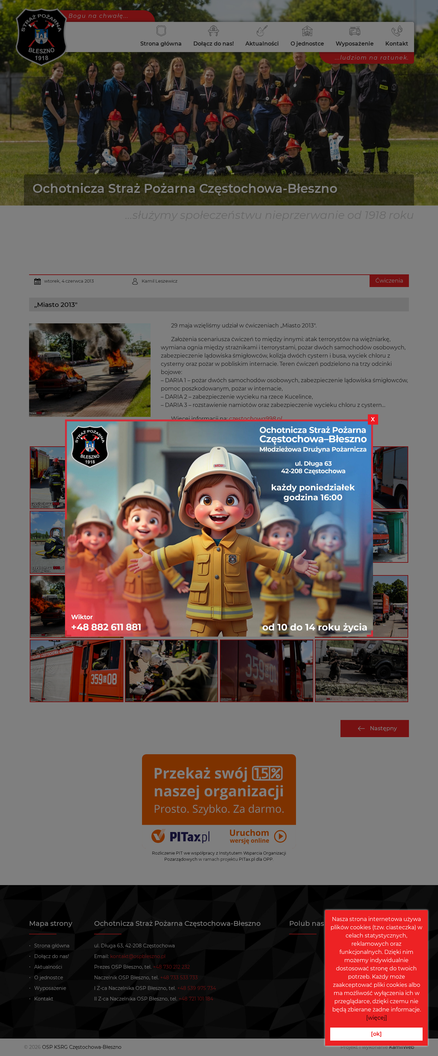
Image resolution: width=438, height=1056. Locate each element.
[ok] (376, 1034)
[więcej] (376, 1018)
